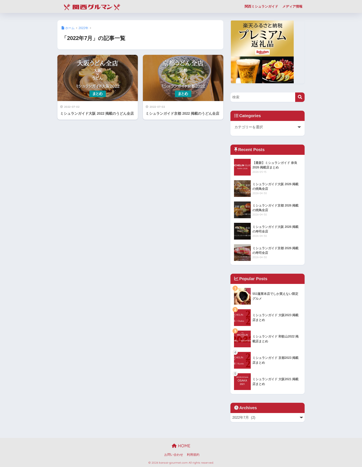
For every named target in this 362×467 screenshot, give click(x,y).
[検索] (300, 97)
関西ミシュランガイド (261, 6)
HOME (183, 445)
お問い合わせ (173, 454)
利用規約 (193, 454)
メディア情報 (292, 6)
